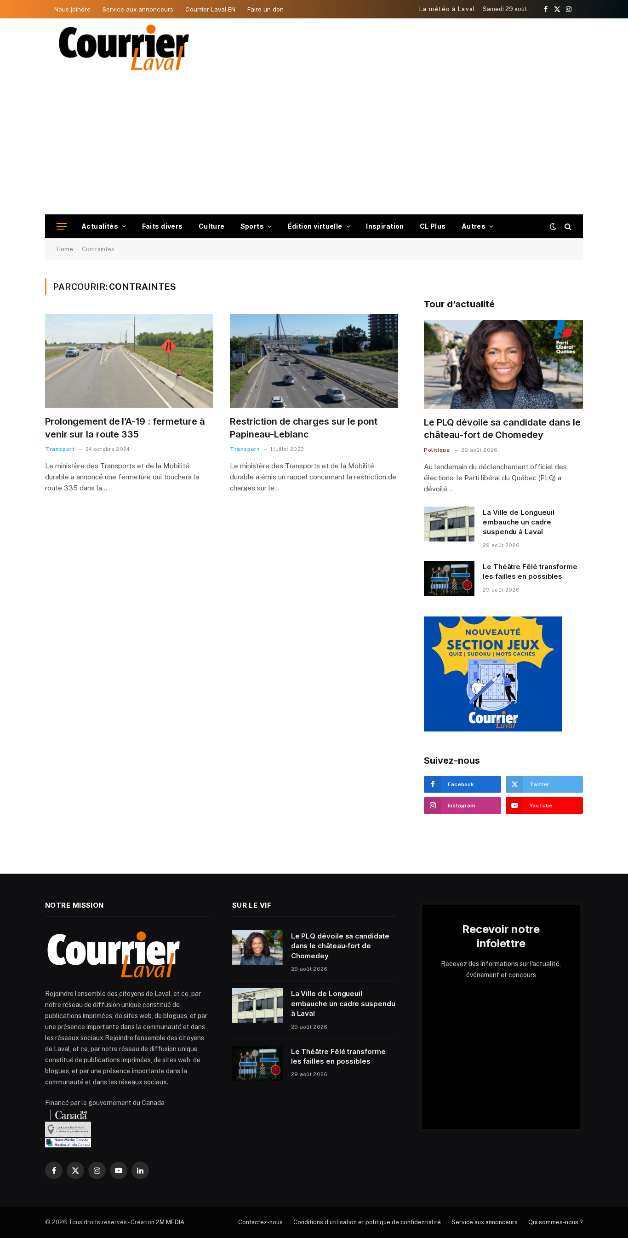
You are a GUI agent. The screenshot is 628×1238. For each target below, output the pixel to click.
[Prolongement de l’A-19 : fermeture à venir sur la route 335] (129, 361)
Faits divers (162, 226)
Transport (59, 449)
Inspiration (385, 226)
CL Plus (433, 226)
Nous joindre (72, 9)
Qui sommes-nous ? (555, 1222)
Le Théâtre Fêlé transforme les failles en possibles (530, 571)
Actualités (99, 226)
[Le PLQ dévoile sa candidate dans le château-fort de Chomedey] (503, 364)
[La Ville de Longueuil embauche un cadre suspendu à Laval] (449, 524)
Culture (212, 226)
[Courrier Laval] (124, 47)
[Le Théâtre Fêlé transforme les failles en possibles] (449, 578)
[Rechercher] (567, 226)
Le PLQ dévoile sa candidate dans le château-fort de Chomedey (502, 428)
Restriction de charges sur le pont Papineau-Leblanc (303, 427)
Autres (474, 226)
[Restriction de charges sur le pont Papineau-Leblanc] (314, 361)
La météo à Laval (447, 9)
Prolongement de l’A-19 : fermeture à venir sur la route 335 (125, 427)
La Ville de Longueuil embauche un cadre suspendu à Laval (518, 522)
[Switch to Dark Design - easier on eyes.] (553, 226)
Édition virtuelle (315, 226)
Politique (437, 450)
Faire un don (265, 9)
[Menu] (62, 226)
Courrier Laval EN (210, 9)
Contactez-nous (260, 1222)
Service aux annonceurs (138, 9)
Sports (252, 226)
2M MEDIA (170, 1222)
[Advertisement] (314, 145)
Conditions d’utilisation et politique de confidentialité (367, 1222)
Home (65, 249)
